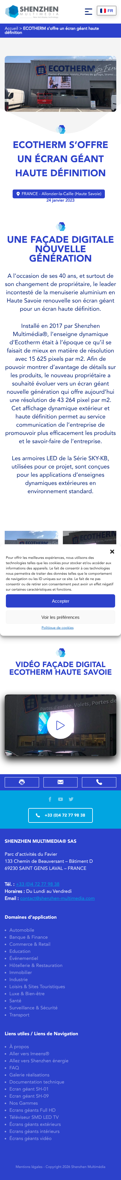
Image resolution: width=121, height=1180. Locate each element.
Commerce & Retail (30, 944)
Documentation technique (36, 1082)
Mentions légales (29, 1167)
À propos (19, 1047)
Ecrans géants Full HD (32, 1110)
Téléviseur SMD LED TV (34, 1117)
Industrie (18, 980)
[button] (112, 552)
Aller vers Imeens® (29, 1054)
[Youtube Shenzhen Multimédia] (60, 799)
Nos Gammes (23, 1103)
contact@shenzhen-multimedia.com (57, 898)
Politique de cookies (57, 628)
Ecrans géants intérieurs (34, 1131)
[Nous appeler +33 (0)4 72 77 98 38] (99, 782)
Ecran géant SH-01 (29, 1089)
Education (20, 951)
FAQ (14, 1068)
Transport (19, 1015)
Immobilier (20, 972)
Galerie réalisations (29, 1075)
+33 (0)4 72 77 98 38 (65, 815)
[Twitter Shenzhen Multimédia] (71, 799)
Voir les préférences (60, 616)
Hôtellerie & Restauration (36, 965)
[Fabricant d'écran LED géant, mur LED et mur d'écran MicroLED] (32, 11)
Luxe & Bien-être (27, 994)
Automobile (21, 930)
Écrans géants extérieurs (35, 1124)
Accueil (11, 28)
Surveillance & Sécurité (33, 1008)
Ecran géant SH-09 (29, 1096)
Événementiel (23, 958)
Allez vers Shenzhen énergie (38, 1061)
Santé (15, 1001)
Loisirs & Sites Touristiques (37, 987)
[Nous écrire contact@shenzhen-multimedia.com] (60, 782)
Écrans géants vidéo (30, 1138)
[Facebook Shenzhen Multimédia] (50, 799)
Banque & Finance (28, 937)
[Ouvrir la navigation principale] (88, 12)
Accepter (60, 600)
